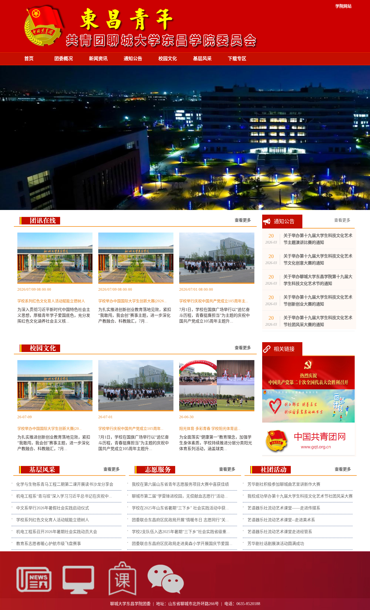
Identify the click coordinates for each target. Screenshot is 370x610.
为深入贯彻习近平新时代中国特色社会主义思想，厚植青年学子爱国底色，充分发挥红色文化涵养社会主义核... (53, 305)
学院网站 (343, 6)
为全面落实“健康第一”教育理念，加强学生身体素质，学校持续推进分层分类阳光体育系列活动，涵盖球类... (215, 433)
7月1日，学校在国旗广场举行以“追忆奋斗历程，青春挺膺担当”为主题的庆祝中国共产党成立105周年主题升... (214, 305)
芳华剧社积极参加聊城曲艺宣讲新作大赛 (283, 484)
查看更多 (342, 220)
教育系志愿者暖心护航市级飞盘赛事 (48, 543)
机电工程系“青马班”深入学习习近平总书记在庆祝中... (64, 496)
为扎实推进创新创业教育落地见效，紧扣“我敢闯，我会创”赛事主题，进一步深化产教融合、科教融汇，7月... (134, 305)
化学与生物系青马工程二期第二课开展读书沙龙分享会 (64, 484)
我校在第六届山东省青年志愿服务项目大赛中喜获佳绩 (180, 484)
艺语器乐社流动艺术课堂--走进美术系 (281, 520)
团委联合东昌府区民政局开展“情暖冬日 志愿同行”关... (180, 520)
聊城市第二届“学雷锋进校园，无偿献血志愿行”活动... (180, 496)
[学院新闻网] (34, 600)
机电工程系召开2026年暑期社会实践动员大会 (56, 532)
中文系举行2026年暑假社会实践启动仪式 (52, 508)
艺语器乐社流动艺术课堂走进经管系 (279, 532)
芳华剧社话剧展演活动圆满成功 (275, 543)
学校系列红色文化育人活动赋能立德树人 (52, 520)
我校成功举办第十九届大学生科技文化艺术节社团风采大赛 (300, 496)
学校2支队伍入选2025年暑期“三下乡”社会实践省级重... (181, 532)
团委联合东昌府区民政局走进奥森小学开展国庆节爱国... (182, 543)
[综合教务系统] (77, 600)
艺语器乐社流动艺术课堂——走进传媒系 (283, 508)
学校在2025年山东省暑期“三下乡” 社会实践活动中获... (180, 508)
